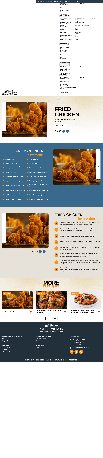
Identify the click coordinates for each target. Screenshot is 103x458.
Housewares (63, 38)
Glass (61, 31)
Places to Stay (6, 347)
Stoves (76, 29)
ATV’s (61, 21)
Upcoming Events (41, 338)
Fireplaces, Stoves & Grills (66, 82)
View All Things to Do (65, 14)
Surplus (76, 31)
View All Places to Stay (65, 73)
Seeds (76, 26)
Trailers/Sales (78, 36)
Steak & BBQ (63, 58)
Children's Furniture (64, 80)
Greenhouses (63, 32)
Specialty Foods (78, 28)
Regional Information (64, 10)
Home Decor (63, 36)
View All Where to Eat (65, 62)
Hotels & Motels (63, 70)
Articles (47, 1)
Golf (61, 6)
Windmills (93, 18)
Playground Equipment (79, 22)
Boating (62, 25)
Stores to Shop (6, 343)
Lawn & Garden (78, 18)
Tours (61, 11)
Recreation (62, 8)
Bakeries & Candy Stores (65, 22)
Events (51, 1)
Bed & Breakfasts (64, 66)
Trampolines (77, 38)
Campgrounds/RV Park (65, 69)
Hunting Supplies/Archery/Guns (67, 39)
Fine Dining (62, 54)
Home (3, 338)
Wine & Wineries (63, 60)
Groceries (62, 33)
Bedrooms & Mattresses (65, 77)
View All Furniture (64, 92)
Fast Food (62, 53)
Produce (76, 23)
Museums (62, 7)
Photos (56, 1)
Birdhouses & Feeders (65, 23)
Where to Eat (5, 345)
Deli (61, 48)
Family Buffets (63, 51)
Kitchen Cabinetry (64, 84)
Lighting (76, 19)
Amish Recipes (41, 1)
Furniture (4, 349)
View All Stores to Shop (65, 41)
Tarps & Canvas (78, 32)
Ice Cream (62, 55)
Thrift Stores (77, 33)
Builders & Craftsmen (64, 78)
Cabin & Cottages (64, 67)
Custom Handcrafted (64, 81)
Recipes (38, 343)
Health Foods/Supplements (66, 35)
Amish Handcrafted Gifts (65, 18)
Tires (76, 35)
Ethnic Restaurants (64, 50)
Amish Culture (6, 351)
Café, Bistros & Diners (65, 47)
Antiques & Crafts (64, 19)
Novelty (76, 21)
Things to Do (5, 341)
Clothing (62, 29)
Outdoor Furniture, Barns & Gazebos (68, 87)
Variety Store (77, 39)
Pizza (61, 57)
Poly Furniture (63, 88)
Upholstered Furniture (65, 90)
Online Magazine (41, 345)
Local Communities (63, 1)
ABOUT (69, 1)
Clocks (61, 28)
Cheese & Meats (63, 26)
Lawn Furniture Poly (64, 85)
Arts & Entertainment (64, 3)
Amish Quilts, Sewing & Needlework (82, 25)
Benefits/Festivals (64, 4)
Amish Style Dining (64, 45)
